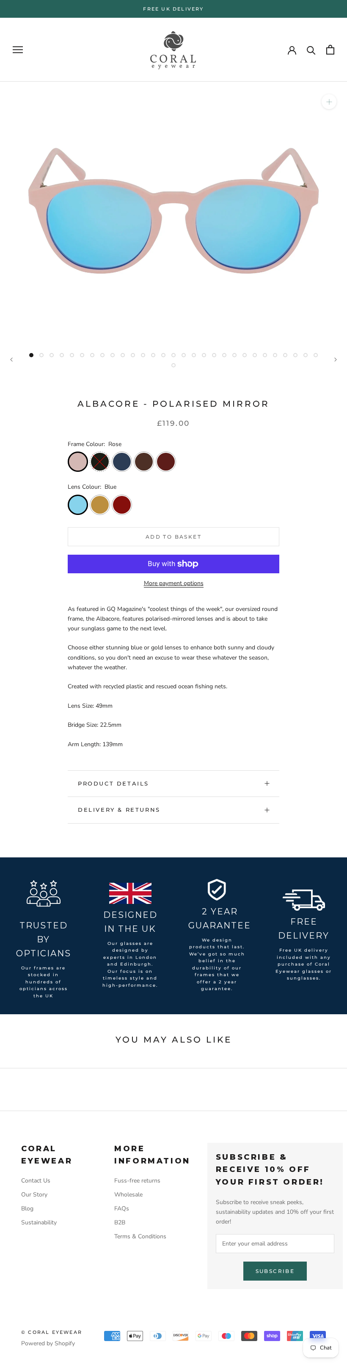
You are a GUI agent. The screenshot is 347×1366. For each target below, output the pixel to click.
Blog (27, 1208)
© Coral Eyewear (51, 1332)
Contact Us (35, 1181)
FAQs (121, 1208)
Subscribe (275, 1271)
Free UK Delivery (173, 9)
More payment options (174, 583)
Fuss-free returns (137, 1181)
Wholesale (128, 1195)
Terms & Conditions (140, 1236)
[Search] (311, 49)
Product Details (113, 783)
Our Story (34, 1195)
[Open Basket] (330, 50)
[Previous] (11, 359)
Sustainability (39, 1222)
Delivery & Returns (119, 809)
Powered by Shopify (48, 1343)
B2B (119, 1222)
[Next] (335, 359)
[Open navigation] (18, 49)
